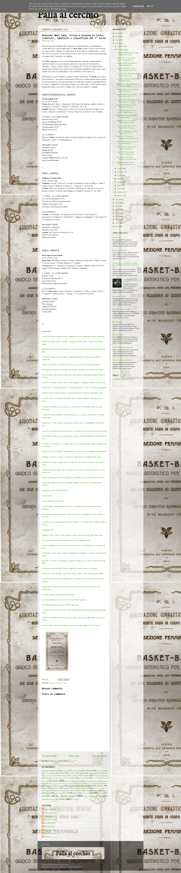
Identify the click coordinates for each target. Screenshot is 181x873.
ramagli (88, 790)
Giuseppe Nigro (49, 826)
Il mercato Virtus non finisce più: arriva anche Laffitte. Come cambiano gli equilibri (73, 573)
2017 (117, 216)
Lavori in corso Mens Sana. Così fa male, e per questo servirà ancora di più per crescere (74, 431)
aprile (119, 185)
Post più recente (49, 755)
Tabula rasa (116, 237)
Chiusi (98, 773)
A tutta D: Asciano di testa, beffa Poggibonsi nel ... (128, 80)
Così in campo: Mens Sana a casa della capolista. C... (128, 101)
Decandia (66, 778)
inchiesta (95, 781)
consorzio (74, 775)
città (105, 773)
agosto (119, 175)
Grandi (77, 781)
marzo (119, 188)
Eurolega (81, 778)
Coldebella (48, 776)
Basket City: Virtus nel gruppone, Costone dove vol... (128, 137)
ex (87, 778)
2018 (117, 213)
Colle (55, 775)
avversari (87, 770)
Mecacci (61, 786)
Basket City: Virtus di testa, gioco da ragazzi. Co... (126, 59)
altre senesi (45, 771)
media (69, 786)
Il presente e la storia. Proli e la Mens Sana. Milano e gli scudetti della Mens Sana (125, 265)
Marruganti (49, 786)
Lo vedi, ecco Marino (120, 250)
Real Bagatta (117, 322)
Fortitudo (104, 778)
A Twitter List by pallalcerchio (123, 379)
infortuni (104, 781)
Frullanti (53, 780)
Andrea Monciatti (50, 813)
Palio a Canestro (100, 788)
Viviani (74, 799)
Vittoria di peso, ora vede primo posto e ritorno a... (128, 90)
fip (99, 778)
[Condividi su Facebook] (65, 679)
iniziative (46, 783)
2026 (117, 33)
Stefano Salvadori (50, 833)
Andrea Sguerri (49, 816)
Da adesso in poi (118, 334)
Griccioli (86, 781)
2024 (117, 40)
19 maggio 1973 (48, 530)
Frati (45, 781)
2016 (117, 219)
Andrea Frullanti (50, 809)
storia (57, 796)
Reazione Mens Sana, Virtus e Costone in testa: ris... (127, 148)
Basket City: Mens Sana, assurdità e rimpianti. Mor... (127, 158)
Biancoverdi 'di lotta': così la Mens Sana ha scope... (126, 106)
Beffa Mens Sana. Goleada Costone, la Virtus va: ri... (126, 163)
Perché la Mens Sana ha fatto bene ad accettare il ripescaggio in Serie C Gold (71, 625)
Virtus (65, 683)
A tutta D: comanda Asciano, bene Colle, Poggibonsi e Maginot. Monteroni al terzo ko (73, 382)
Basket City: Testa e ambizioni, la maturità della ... (127, 116)
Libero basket (64, 783)
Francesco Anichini (51, 819)
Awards (98, 771)
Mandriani (103, 783)
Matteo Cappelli (49, 830)
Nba (71, 788)
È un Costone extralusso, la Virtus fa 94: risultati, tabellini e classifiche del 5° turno (72, 369)
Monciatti (55, 788)
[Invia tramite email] (58, 679)
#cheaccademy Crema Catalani (130, 281)
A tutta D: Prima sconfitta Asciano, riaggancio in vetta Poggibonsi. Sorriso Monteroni (73, 336)
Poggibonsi (65, 790)
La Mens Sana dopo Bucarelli (123, 347)
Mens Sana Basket (83, 785)
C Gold (62, 773)
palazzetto (87, 788)
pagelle (78, 788)
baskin (45, 773)
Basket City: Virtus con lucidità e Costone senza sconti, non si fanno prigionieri (71, 364)
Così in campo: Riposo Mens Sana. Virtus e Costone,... (126, 127)
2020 (117, 206)
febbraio (120, 192)
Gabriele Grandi (49, 823)
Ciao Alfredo (47, 495)
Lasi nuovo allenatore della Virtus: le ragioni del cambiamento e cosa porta (69, 568)
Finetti (94, 778)
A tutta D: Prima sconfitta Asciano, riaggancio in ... (126, 153)
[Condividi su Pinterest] (68, 679)
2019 (117, 210)
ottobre (120, 168)
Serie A (57, 793)
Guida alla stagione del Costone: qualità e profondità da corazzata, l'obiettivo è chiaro (73, 477)
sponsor (101, 793)
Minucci (45, 788)
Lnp (72, 783)
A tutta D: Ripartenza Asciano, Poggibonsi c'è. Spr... (127, 132)
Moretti (65, 788)
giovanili (68, 781)
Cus (53, 778)
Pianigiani (56, 790)
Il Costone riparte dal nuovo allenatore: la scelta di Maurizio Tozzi (66, 540)
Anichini (56, 771)
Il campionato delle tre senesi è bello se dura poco (60, 604)
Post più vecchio (99, 755)
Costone (51, 683)
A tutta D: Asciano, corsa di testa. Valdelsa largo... (126, 111)
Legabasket (55, 783)
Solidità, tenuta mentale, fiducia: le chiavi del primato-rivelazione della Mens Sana (72, 392)
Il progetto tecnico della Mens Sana (55, 490)
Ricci (96, 790)
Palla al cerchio (68, 15)
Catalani (91, 773)
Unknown (47, 837)
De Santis (59, 778)
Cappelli (82, 773)
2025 (117, 36)
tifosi (100, 796)
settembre (120, 172)
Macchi (79, 783)
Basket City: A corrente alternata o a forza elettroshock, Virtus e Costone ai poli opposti (74, 387)
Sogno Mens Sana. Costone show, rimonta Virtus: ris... (127, 69)
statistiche (46, 796)
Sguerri (75, 793)
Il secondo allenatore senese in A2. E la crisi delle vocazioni (64, 599)
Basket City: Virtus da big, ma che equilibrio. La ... (127, 85)
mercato (100, 785)
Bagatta (105, 771)
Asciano (65, 771)
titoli (43, 799)
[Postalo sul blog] (61, 679)
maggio (120, 182)
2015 (117, 223)
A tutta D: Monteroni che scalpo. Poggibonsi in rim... (128, 53)
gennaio (120, 195)
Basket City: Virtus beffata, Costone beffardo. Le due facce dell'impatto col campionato (74, 451)
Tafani (85, 796)
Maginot (88, 783)
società (91, 792)
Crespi (47, 778)
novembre (121, 49)
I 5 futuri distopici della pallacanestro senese (58, 594)
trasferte (52, 799)
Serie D (66, 792)
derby (73, 778)
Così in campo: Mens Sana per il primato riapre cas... (128, 74)
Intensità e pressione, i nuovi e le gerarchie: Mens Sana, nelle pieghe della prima (71, 457)
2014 (117, 226)
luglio (119, 178)
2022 (117, 199)
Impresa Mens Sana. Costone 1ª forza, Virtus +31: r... (127, 95)
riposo (103, 790)
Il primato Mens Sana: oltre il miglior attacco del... (127, 64)
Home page (74, 755)
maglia (95, 783)
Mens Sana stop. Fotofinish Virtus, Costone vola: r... (126, 121)
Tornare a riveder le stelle (121, 309)
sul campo (58, 683)
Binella (52, 773)
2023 (117, 43)
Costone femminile (100, 775)
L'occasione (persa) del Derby (53, 501)
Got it (150, 6)
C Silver (72, 773)
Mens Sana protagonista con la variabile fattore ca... (127, 142)
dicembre (120, 46)
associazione (76, 771)
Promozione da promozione (122, 360)
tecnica (93, 796)
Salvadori (45, 792)
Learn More (138, 6)
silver (83, 793)
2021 (117, 203)
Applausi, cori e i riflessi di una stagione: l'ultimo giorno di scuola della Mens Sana (72, 535)
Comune (64, 775)
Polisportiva (77, 790)
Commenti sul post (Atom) (58, 761)
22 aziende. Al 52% (119, 296)
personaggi (45, 790)
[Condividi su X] (63, 679)
